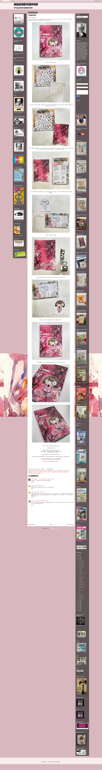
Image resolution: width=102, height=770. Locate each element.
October (80, 564)
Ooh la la (79, 589)
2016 (79, 606)
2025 (79, 554)
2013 (79, 610)
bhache (32, 492)
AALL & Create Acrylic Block (45, 470)
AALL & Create (35, 470)
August (80, 567)
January (80, 598)
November (80, 562)
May (79, 571)
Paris (79, 592)
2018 (79, 603)
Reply (32, 482)
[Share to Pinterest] (52, 469)
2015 (79, 607)
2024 (79, 555)
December (80, 561)
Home (51, 524)
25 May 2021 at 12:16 (49, 479)
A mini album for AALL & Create (81, 585)
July (79, 568)
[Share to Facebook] (51, 469)
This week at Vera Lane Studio (81, 573)
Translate (84, 18)
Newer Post (31, 524)
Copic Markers (48, 471)
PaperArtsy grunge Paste (57, 471)
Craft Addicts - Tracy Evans (37, 479)
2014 (79, 609)
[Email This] (47, 469)
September (81, 565)
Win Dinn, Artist (35, 500)
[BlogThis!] (48, 469)
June (80, 570)
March (80, 595)
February (80, 596)
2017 (79, 604)
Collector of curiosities (80, 580)
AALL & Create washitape (38, 471)
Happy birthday (81, 590)
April (79, 593)
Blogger (58, 761)
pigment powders (37, 473)
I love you (80, 575)
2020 (79, 600)
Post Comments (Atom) (54, 528)
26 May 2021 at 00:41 (38, 485)
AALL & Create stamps (57, 470)
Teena (32, 485)
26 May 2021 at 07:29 (39, 492)
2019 (79, 601)
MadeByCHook (26, 5)
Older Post (71, 524)
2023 (79, 557)
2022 (79, 558)
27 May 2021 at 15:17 (44, 500)
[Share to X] (50, 469)
